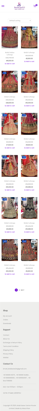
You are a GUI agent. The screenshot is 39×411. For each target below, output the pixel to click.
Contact (6, 335)
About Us (6, 339)
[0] (34, 6)
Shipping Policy (8, 350)
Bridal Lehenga (29, 52)
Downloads (7, 323)
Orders (5, 320)
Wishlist (6, 358)
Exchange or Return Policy (12, 343)
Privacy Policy (8, 354)
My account (7, 316)
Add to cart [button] (11, 64)
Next (22, 290)
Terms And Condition (11, 346)
